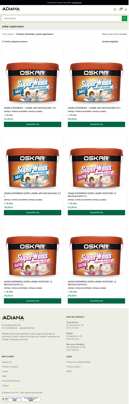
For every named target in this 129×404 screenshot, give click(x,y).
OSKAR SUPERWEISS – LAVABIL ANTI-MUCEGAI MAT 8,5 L (94, 108)
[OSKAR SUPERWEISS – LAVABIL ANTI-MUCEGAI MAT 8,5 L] (96, 76)
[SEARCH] (124, 18)
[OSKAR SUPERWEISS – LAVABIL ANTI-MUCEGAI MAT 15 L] (32, 76)
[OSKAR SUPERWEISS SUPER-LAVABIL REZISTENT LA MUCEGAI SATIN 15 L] (96, 162)
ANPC (69, 371)
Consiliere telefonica (11, 381)
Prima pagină (7, 34)
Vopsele (7, 111)
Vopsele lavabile (35, 111)
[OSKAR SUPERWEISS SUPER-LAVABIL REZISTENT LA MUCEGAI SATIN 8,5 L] (96, 250)
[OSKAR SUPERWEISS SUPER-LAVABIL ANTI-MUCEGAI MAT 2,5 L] (32, 162)
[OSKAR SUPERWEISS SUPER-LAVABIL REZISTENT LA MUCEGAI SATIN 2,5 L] (32, 250)
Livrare (5, 371)
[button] (32, 124)
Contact (5, 385)
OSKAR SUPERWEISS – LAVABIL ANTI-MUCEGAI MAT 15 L (30, 108)
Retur (4, 376)
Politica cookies (73, 367)
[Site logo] (11, 9)
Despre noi (7, 362)
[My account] (115, 9)
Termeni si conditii (10, 367)
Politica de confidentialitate (78, 362)
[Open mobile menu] (125, 9)
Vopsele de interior (19, 111)
